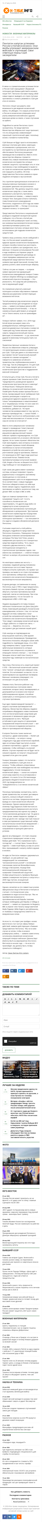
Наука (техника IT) (34, 24)
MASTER (19, 37)
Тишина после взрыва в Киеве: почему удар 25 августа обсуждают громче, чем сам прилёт (20, 1374)
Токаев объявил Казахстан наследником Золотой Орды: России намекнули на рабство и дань (20, 1223)
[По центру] (24, 999)
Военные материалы (24, 33)
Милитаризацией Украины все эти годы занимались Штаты (18, 1244)
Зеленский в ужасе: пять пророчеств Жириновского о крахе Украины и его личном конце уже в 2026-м (20, 1287)
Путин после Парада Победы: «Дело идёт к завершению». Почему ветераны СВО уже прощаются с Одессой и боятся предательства (19, 1274)
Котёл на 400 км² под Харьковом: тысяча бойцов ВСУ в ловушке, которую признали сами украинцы (24, 1124)
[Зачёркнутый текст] (16, 999)
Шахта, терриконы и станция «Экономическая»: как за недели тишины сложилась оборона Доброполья (19, 1328)
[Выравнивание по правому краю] (28, 999)
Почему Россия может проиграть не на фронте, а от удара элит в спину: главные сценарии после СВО (19, 1200)
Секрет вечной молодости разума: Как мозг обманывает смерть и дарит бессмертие (19, 1400)
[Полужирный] (5, 999)
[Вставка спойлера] (17, 1002)
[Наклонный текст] (8, 999)
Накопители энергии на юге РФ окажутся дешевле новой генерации (19, 1419)
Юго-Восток (7, 21)
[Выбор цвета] (37, 999)
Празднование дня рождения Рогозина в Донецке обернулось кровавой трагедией (19, 1234)
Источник (6, 958)
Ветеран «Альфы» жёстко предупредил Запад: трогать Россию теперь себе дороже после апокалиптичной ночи (23, 1104)
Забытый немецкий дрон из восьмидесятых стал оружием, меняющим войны (20, 1390)
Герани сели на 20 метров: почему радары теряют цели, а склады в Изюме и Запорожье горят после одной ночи (20, 1363)
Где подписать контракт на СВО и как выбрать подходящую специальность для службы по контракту (19, 1452)
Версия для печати (11, 39)
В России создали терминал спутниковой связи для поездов (19, 1409)
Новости (7, 33)
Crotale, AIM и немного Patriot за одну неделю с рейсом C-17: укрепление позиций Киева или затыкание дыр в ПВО (20, 1351)
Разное (5, 28)
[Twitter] (14, 1516)
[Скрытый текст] (5, 1002)
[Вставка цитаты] (9, 1002)
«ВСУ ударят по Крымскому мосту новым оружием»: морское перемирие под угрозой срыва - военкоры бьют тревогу (20, 1212)
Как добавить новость (20, 1492)
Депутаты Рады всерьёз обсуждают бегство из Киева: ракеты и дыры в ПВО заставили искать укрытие (23, 1134)
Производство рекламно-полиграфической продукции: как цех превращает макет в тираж (19, 1482)
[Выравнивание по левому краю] (20, 999)
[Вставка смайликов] (32, 999)
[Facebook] (4, 1516)
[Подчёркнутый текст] (12, 999)
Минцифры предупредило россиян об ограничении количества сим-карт (17, 1428)
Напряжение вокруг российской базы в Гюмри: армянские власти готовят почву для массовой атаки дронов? (20, 1299)
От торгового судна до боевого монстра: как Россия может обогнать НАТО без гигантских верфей (24, 1114)
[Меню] (3, 16)
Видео (6, 1057)
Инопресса (6, 24)
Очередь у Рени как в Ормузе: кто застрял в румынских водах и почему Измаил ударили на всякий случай (20, 1339)
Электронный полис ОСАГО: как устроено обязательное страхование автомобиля (19, 1472)
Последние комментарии (20, 1495)
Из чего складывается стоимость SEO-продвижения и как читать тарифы (17, 1462)
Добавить (9, 1050)
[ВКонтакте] (9, 1516)
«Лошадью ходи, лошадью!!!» (14, 1442)
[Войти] (37, 16)
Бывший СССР (18, 24)
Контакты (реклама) (20, 1499)
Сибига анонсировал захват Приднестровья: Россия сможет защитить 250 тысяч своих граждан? (20, 1310)
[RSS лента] (19, 1516)
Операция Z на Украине (23, 21)
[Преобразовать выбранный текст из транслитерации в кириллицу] (13, 1002)
